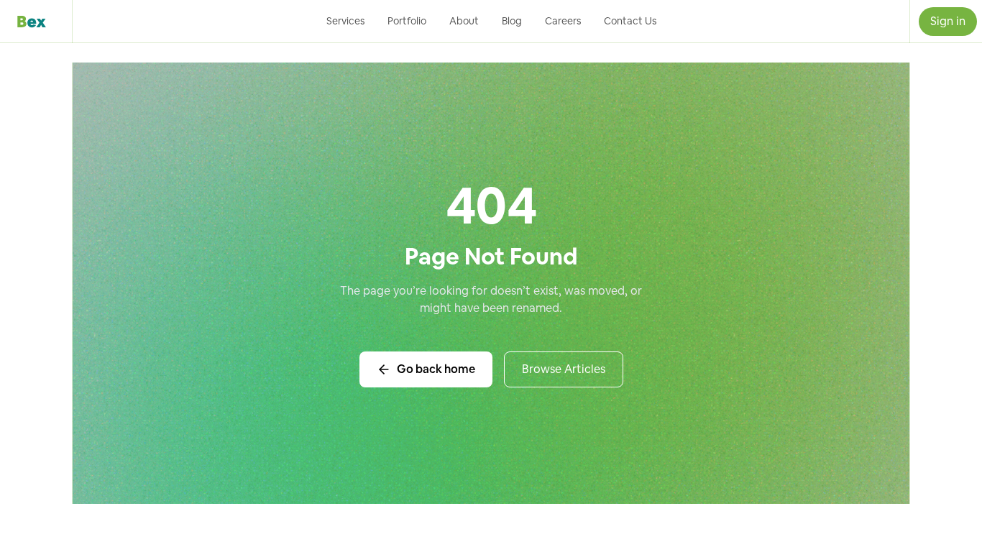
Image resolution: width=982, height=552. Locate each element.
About (464, 20)
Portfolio (406, 20)
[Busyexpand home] (36, 21)
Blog (512, 20)
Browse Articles (563, 369)
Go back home (436, 369)
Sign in (947, 21)
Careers (563, 20)
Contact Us (630, 20)
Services (345, 20)
